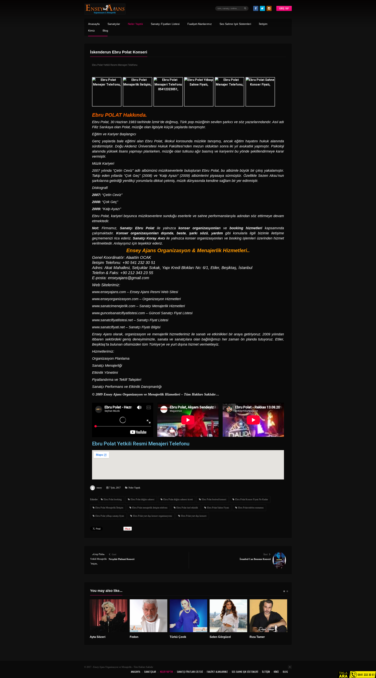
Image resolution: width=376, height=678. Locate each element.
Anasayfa (94, 24)
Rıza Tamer (257, 636)
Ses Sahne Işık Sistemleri (235, 24)
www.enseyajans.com (109, 292)
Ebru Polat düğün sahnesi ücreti (178, 499)
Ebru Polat (100, 122)
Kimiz (91, 30)
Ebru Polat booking (113, 499)
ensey (99, 487)
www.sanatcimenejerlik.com (113, 306)
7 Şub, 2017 (115, 487)
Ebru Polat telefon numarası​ (251, 507)
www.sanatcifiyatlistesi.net (112, 320)
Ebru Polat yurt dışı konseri (193, 516)
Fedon (134, 636)
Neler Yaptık (135, 24)
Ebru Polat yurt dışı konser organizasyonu (152, 516)
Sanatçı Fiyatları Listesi (165, 24)
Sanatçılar (114, 24)
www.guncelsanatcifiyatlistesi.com (118, 313)
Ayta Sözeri (98, 636)
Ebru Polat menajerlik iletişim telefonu (149, 507)
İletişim (263, 24)
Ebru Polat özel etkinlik (187, 507)
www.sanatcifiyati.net (108, 327)
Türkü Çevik (178, 636)
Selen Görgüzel (220, 636)
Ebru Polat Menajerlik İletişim (109, 507)
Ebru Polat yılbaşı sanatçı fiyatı (109, 516)
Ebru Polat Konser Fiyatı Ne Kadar (251, 499)
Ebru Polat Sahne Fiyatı (218, 507)
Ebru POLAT (107, 115)
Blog (105, 30)
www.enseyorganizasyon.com (115, 299)
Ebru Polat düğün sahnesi (142, 499)
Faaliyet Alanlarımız (199, 24)
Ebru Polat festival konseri (214, 499)
